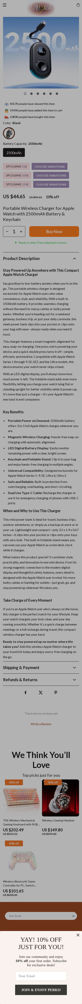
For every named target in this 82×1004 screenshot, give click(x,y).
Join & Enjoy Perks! (41, 990)
